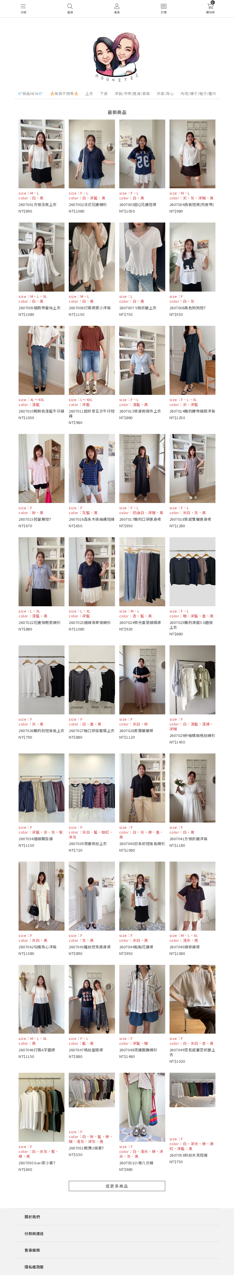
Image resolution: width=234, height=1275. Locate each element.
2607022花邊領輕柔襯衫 (39, 622)
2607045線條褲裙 (185, 946)
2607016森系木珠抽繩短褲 (92, 519)
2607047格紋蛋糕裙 (86, 1049)
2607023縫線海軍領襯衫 (90, 622)
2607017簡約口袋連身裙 (140, 519)
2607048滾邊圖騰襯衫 (138, 1049)
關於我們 (32, 1216)
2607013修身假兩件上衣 (140, 411)
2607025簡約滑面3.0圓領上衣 (191, 625)
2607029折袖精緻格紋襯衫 (192, 735)
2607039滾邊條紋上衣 (88, 843)
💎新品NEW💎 (30, 93)
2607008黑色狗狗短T (188, 307)
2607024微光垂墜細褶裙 (140, 622)
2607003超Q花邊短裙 (138, 204)
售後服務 (32, 1250)
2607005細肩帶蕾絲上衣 (39, 307)
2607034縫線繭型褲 (36, 838)
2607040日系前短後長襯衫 (142, 843)
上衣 (89, 93)
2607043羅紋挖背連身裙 (90, 946)
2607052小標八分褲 (136, 1162)
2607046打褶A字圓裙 (37, 1049)
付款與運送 (34, 1233)
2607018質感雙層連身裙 (190, 519)
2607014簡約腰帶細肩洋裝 (192, 411)
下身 (104, 93)
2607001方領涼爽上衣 (38, 204)
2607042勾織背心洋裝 (38, 946)
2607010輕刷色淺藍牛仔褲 (41, 411)
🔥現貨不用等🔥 (64, 93)
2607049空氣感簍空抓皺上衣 (192, 1052)
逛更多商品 (117, 1186)
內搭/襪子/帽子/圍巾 (198, 93)
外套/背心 (165, 93)
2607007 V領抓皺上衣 (138, 307)
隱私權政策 (34, 1267)
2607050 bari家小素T (37, 1162)
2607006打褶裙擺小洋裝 (90, 307)
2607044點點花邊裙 (136, 946)
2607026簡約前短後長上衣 (41, 730)
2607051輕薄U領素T (86, 1148)
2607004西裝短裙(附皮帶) (192, 204)
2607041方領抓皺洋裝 (189, 838)
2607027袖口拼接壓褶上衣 (92, 730)
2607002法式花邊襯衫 (88, 204)
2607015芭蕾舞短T (35, 519)
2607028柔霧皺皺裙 (136, 730)
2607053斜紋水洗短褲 (189, 1155)
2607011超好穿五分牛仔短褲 (92, 413)
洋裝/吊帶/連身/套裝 (132, 93)
